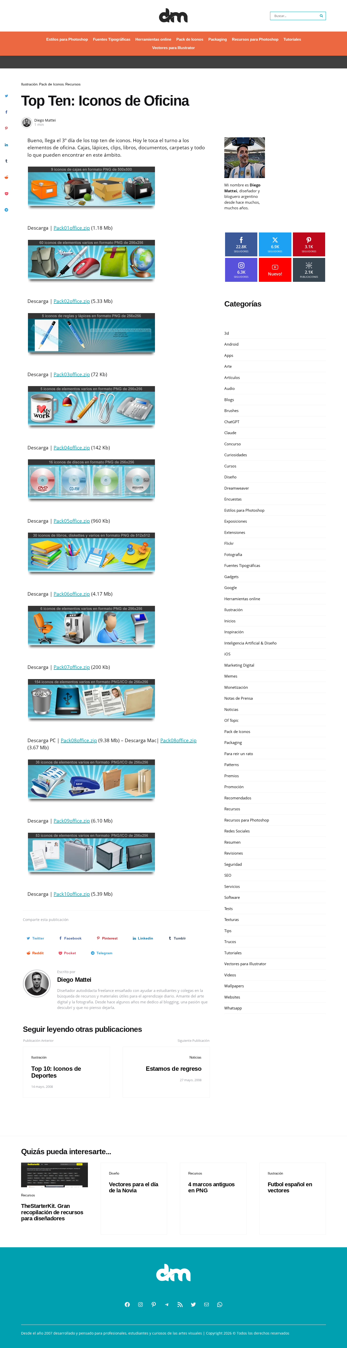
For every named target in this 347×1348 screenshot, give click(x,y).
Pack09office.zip (72, 820)
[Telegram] (167, 1304)
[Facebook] (127, 1304)
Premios (231, 775)
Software (232, 897)
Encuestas (233, 499)
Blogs (229, 399)
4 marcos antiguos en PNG (211, 1187)
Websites (232, 997)
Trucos (230, 941)
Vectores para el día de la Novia (133, 1187)
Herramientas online (153, 39)
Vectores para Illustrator (173, 48)
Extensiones (234, 532)
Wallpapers (234, 985)
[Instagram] (140, 1304)
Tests (228, 908)
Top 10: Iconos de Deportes (56, 1072)
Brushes (231, 410)
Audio (229, 388)
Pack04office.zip (72, 447)
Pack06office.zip (72, 594)
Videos (230, 974)
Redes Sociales (237, 830)
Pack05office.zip (72, 521)
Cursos (230, 465)
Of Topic (231, 720)
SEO (227, 875)
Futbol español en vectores (290, 1187)
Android (231, 344)
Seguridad (233, 864)
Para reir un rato (238, 753)
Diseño (230, 476)
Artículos (232, 377)
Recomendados (237, 797)
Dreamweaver (236, 488)
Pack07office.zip (72, 667)
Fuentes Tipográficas (111, 39)
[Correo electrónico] (206, 1304)
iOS (227, 653)
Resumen (232, 842)
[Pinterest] (154, 1304)
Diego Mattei (45, 120)
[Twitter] (193, 1304)
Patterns (231, 764)
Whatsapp (233, 1007)
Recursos (73, 84)
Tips (227, 930)
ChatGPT (231, 421)
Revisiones (233, 853)
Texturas (231, 919)
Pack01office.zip (72, 228)
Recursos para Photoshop (255, 39)
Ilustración (29, 84)
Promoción (234, 786)
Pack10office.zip (72, 894)
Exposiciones (235, 521)
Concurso (232, 443)
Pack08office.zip (79, 740)
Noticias (195, 1057)
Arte (228, 366)
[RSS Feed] (180, 1304)
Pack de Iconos (189, 39)
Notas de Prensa (238, 698)
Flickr (229, 543)
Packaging (217, 39)
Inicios (229, 620)
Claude (230, 432)
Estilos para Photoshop (67, 39)
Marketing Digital (239, 665)
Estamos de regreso (173, 1068)
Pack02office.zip (72, 301)
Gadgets (231, 576)
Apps (228, 355)
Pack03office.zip (72, 374)
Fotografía (233, 554)
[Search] (321, 16)
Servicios (232, 886)
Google (230, 587)
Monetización (236, 687)
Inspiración (234, 631)
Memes (230, 676)
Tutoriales (292, 39)
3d (226, 333)
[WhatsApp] (220, 1304)
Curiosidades (235, 454)
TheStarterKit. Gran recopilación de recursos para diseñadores (52, 1212)
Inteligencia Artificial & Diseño (250, 643)
